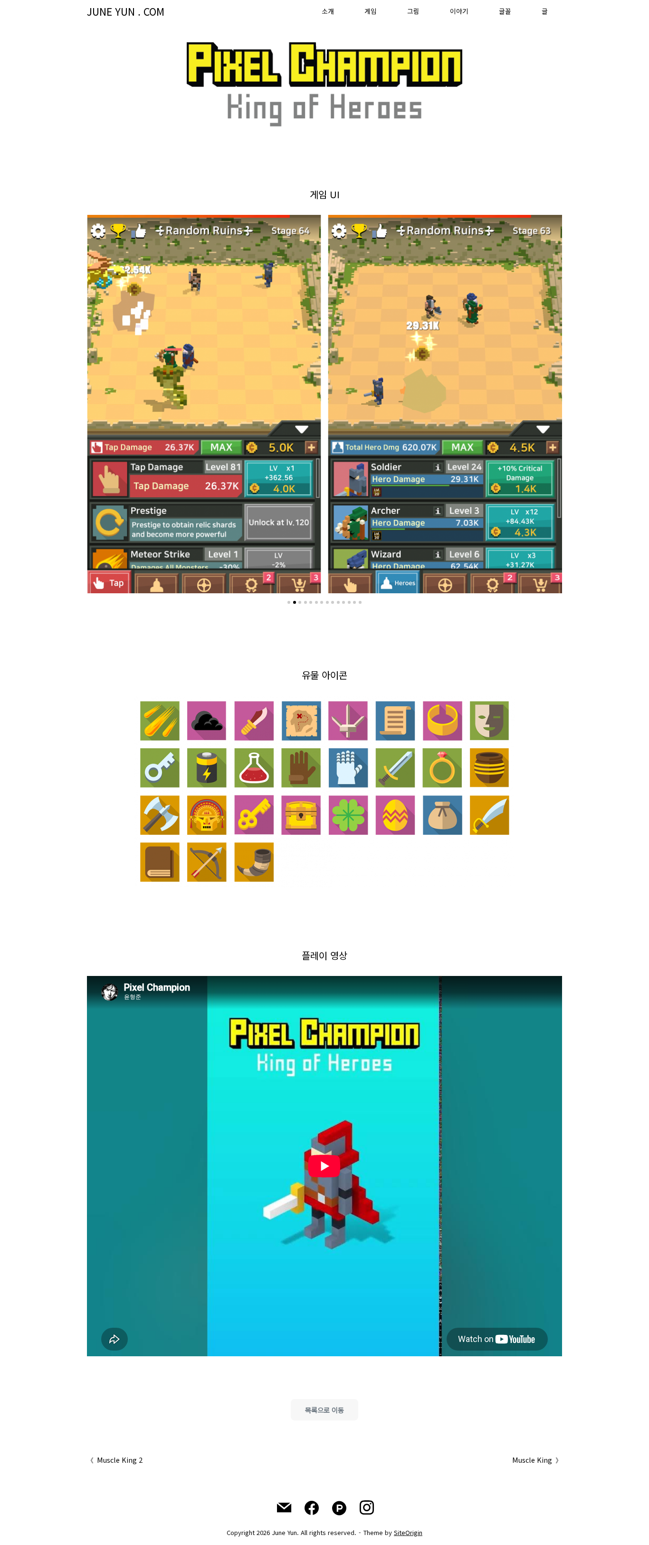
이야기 (459, 11)
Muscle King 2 (120, 1460)
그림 (413, 11)
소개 (328, 11)
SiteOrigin (408, 1532)
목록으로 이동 (324, 1410)
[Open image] (204, 404)
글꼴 (505, 11)
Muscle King (532, 1460)
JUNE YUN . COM (125, 11)
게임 (370, 11)
